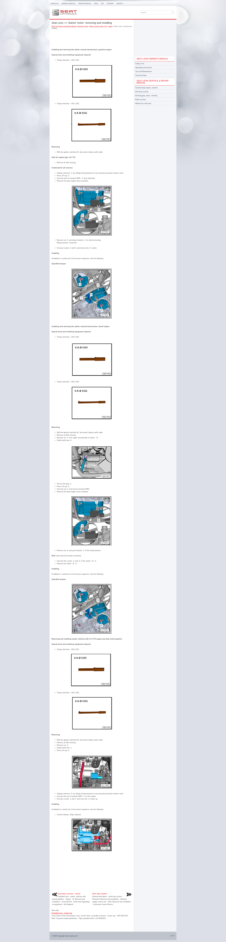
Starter (110, 26)
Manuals (55, 3)
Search (119, 3)
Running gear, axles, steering (146, 96)
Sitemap (110, 3)
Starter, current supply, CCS (98, 26)
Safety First (139, 64)
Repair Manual (84, 3)
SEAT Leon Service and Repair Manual (64, 26)
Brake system (140, 99)
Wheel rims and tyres (143, 103)
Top (102, 3)
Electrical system (82, 26)
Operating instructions (143, 68)
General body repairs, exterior (146, 88)
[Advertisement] (92, 38)
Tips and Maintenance (143, 71)
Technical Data (140, 75)
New (96, 3)
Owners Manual (68, 3)
